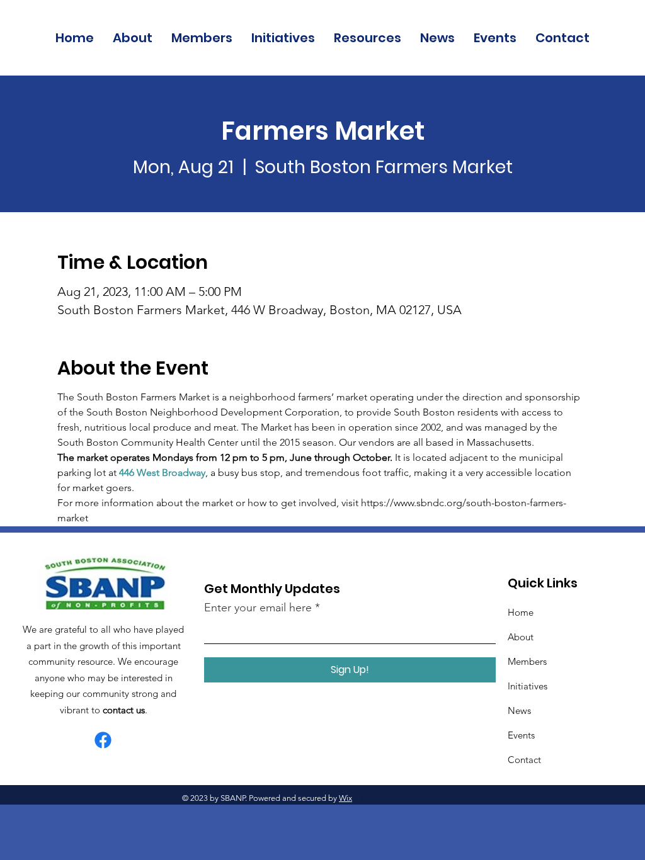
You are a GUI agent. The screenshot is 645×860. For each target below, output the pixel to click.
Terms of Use (383, 798)
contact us (124, 710)
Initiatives (527, 686)
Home (521, 612)
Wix (345, 798)
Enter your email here (258, 607)
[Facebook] (103, 740)
